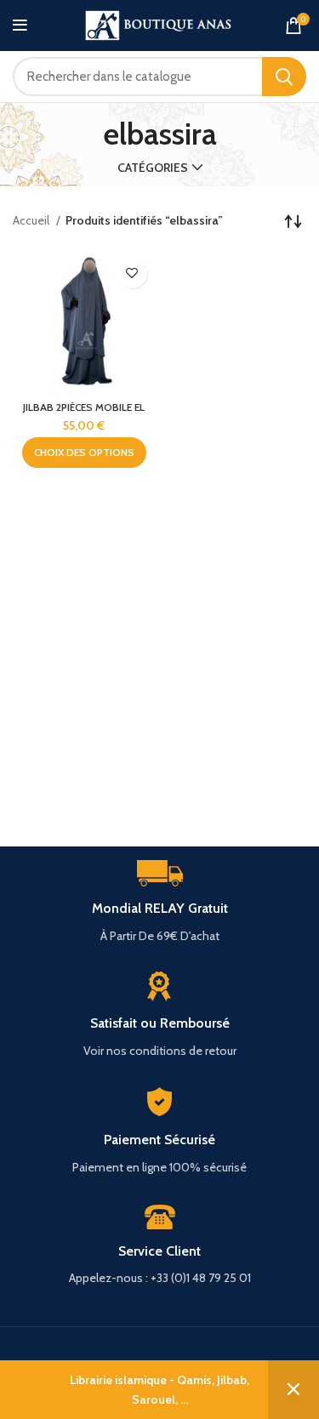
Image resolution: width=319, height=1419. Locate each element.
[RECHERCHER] (284, 76)
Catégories (152, 168)
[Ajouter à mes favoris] (132, 273)
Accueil (32, 220)
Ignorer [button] (293, 1389)
